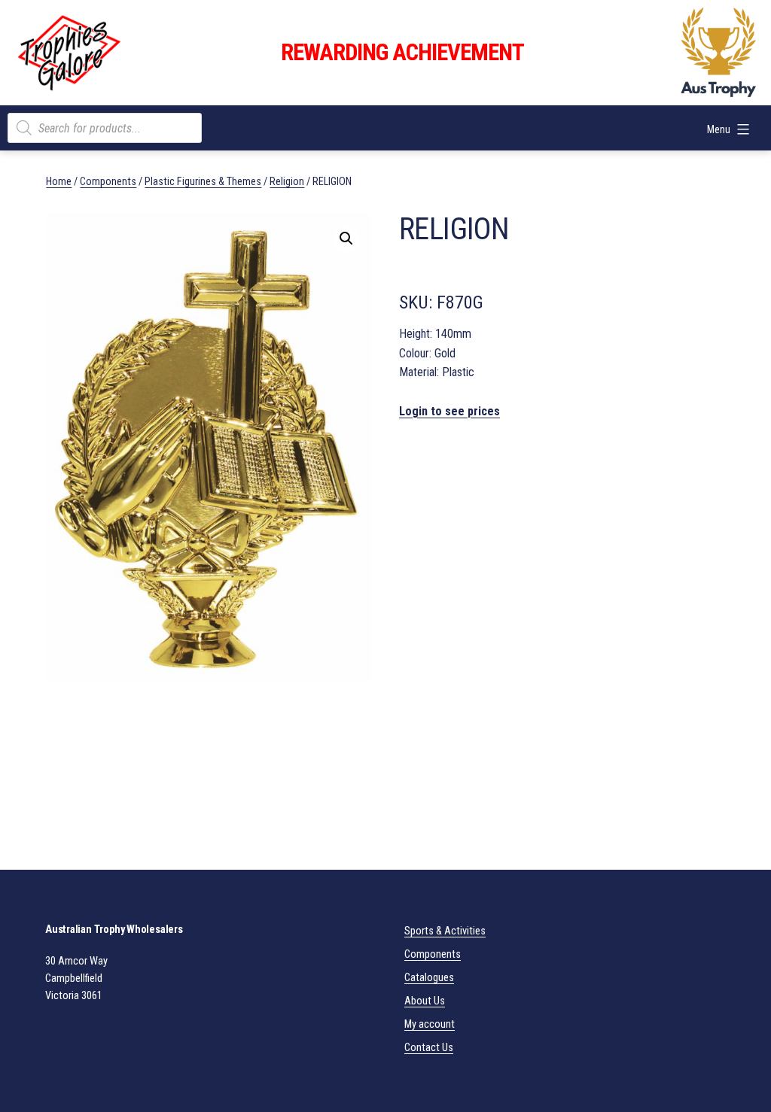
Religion (287, 181)
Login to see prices (449, 411)
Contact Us (428, 1047)
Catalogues (429, 977)
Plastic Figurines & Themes (203, 181)
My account (429, 1024)
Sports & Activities (445, 931)
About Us (424, 1001)
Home (59, 181)
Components (108, 181)
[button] (346, 238)
